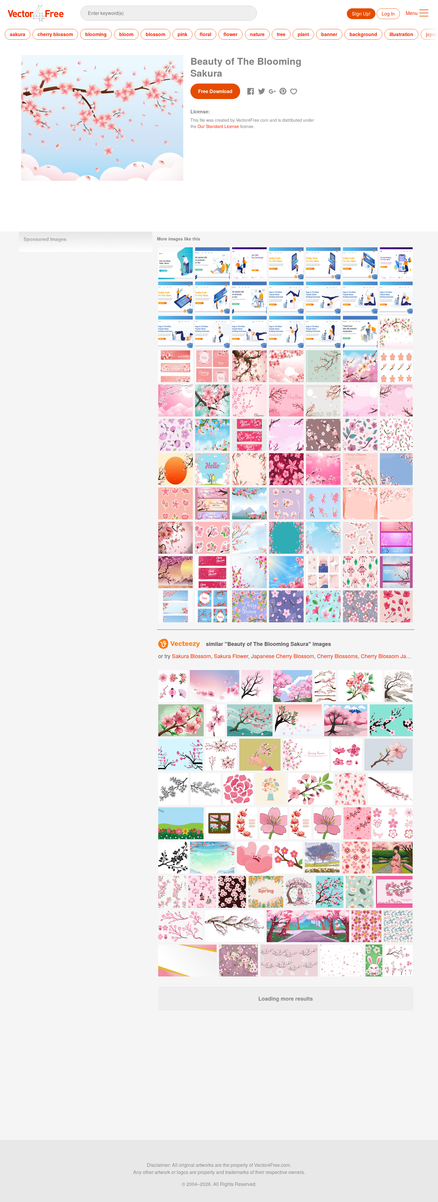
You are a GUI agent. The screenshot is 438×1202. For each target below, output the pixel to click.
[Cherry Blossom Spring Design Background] (249, 400)
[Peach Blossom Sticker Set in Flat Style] (175, 503)
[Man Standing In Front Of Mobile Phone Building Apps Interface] (323, 263)
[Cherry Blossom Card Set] (212, 366)
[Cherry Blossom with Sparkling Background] (286, 366)
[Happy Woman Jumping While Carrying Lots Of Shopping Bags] (396, 263)
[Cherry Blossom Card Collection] (212, 606)
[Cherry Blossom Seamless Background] (323, 435)
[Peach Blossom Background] (323, 400)
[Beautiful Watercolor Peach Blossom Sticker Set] (360, 538)
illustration (401, 34)
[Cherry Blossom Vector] (286, 606)
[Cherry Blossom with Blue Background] (286, 538)
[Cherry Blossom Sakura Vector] (360, 469)
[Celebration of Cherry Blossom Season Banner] (212, 503)
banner (329, 34)
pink (182, 34)
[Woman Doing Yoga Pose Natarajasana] (286, 332)
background (363, 34)
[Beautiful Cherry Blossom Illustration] (212, 400)
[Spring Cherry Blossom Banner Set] (396, 572)
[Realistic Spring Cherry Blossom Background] (360, 366)
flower (230, 34)
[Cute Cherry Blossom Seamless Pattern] (323, 606)
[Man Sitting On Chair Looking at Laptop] (249, 298)
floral (205, 34)
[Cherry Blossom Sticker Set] (323, 503)
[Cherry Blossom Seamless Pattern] (360, 606)
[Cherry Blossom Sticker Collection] (396, 606)
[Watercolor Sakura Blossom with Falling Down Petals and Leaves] (249, 538)
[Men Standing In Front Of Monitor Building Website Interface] (360, 263)
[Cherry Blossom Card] (323, 572)
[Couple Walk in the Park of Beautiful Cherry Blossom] (212, 469)
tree (281, 34)
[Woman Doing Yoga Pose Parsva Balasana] (249, 332)
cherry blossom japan (388, 656)
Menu (412, 13)
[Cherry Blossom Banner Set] (396, 538)
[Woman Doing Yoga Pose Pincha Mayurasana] (323, 298)
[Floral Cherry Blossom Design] (175, 400)
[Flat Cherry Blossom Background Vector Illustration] (323, 366)
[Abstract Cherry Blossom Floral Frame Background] (396, 503)
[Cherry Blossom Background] (286, 400)
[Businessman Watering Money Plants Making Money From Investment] (175, 263)
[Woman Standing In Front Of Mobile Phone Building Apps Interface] (286, 263)
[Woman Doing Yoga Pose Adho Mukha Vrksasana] (286, 298)
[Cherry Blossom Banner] (175, 366)
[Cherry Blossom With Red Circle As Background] (175, 469)
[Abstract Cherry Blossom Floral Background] (360, 503)
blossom (155, 34)
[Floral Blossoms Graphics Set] (396, 366)
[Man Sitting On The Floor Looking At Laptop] (212, 263)
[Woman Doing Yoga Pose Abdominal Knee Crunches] (175, 332)
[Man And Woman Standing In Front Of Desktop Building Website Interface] (212, 298)
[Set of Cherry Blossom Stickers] (212, 538)
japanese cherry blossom (282, 656)
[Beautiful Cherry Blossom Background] (396, 469)
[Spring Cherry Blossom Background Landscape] (175, 572)
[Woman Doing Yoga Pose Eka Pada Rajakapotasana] (360, 298)
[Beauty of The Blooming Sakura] (396, 332)
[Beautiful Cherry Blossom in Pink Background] (249, 366)
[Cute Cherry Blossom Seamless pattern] (175, 435)
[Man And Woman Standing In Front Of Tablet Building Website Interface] (175, 298)
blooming (96, 34)
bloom (126, 34)
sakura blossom (191, 656)
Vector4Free (36, 13)
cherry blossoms (337, 656)
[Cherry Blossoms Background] (175, 538)
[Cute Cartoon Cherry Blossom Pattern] (360, 572)
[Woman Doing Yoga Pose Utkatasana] (212, 332)
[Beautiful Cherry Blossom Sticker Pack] (286, 503)
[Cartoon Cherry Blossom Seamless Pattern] (286, 469)
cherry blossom (55, 34)
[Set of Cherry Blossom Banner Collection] (212, 572)
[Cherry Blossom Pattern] (396, 435)
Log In (388, 13)
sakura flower (231, 656)
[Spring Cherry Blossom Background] (212, 435)
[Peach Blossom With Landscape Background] (249, 503)
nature (257, 34)
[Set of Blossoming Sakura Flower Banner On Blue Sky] (175, 606)
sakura (17, 34)
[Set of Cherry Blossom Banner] (249, 435)
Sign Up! (361, 13)
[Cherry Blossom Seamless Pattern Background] (360, 435)
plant (303, 34)
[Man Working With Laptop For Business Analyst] (360, 332)
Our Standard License (218, 126)
